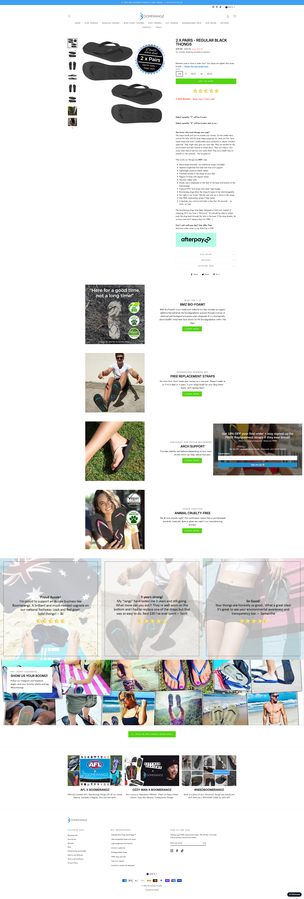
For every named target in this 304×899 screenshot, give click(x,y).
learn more (192, 394)
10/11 (193, 73)
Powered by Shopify (152, 890)
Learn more (192, 329)
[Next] (72, 127)
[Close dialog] (300, 425)
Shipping (189, 52)
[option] (152, 2)
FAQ (69, 847)
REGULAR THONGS (110, 23)
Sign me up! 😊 (258, 465)
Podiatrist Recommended (77, 851)
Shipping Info (206, 266)
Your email (224, 454)
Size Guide (211, 23)
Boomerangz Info (191, 23)
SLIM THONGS (91, 23)
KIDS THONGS (155, 23)
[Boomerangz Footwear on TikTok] (182, 850)
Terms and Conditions (75, 859)
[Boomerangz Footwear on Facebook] (177, 850)
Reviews (225, 23)
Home (78, 23)
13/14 (209, 73)
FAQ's (159, 27)
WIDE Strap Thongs (134, 23)
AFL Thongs (172, 23)
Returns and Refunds (75, 855)
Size (178, 69)
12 (201, 73)
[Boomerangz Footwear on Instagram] (171, 850)
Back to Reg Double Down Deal (154, 734)
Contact (147, 27)
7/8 (179, 73)
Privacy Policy (73, 863)
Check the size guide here (196, 66)
